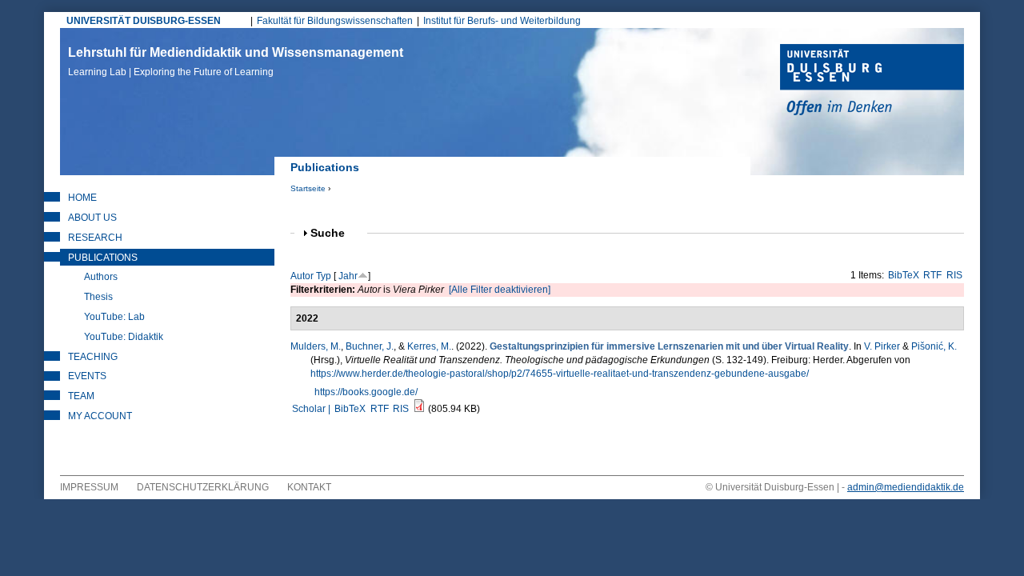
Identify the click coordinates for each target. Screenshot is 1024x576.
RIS (954, 275)
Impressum (89, 487)
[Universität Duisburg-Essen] (872, 81)
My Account (100, 416)
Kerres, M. (429, 346)
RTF (932, 275)
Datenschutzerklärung (203, 487)
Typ (323, 276)
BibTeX (903, 275)
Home (82, 197)
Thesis (98, 296)
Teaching (93, 356)
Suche (334, 233)
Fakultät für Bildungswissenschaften (335, 20)
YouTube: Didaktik (123, 336)
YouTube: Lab (114, 316)
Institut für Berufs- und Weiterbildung (502, 20)
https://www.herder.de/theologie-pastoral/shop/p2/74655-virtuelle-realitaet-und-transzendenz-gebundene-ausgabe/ (559, 373)
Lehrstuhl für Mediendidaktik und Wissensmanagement (235, 62)
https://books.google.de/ (366, 392)
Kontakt (309, 487)
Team (81, 396)
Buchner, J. (370, 346)
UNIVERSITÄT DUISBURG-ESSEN (143, 20)
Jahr (348, 276)
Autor (302, 276)
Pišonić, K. (934, 346)
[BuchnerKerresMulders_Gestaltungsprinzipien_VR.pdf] (419, 408)
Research (95, 237)
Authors (101, 276)
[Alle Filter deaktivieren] (499, 289)
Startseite (308, 188)
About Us (92, 217)
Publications (103, 257)
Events (87, 376)
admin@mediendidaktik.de (905, 487)
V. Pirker (882, 346)
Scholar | (312, 408)
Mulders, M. (315, 346)
